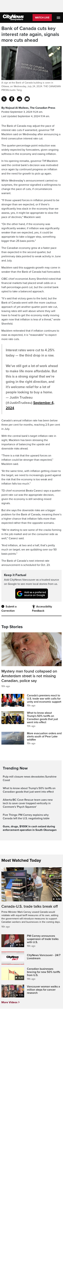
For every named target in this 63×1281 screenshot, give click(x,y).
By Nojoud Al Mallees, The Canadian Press (28, 108)
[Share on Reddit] (19, 99)
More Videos (9, 1002)
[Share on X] (4, 99)
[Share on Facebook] (11, 99)
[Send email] (27, 99)
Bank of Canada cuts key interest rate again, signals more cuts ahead (30, 34)
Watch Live (42, 17)
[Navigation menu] (59, 17)
